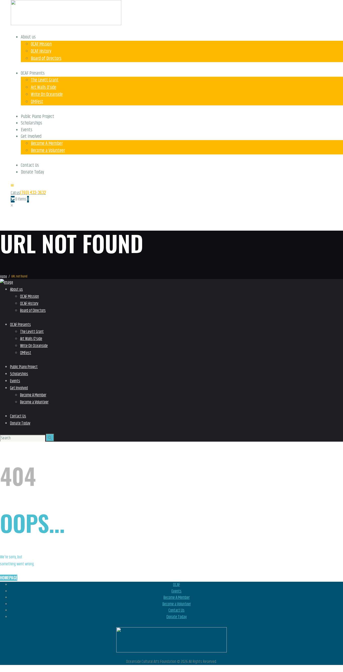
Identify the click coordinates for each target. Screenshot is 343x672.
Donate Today (176, 617)
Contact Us (176, 610)
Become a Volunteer (176, 604)
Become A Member (176, 597)
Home (3, 276)
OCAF (176, 584)
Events (177, 591)
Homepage (8, 578)
